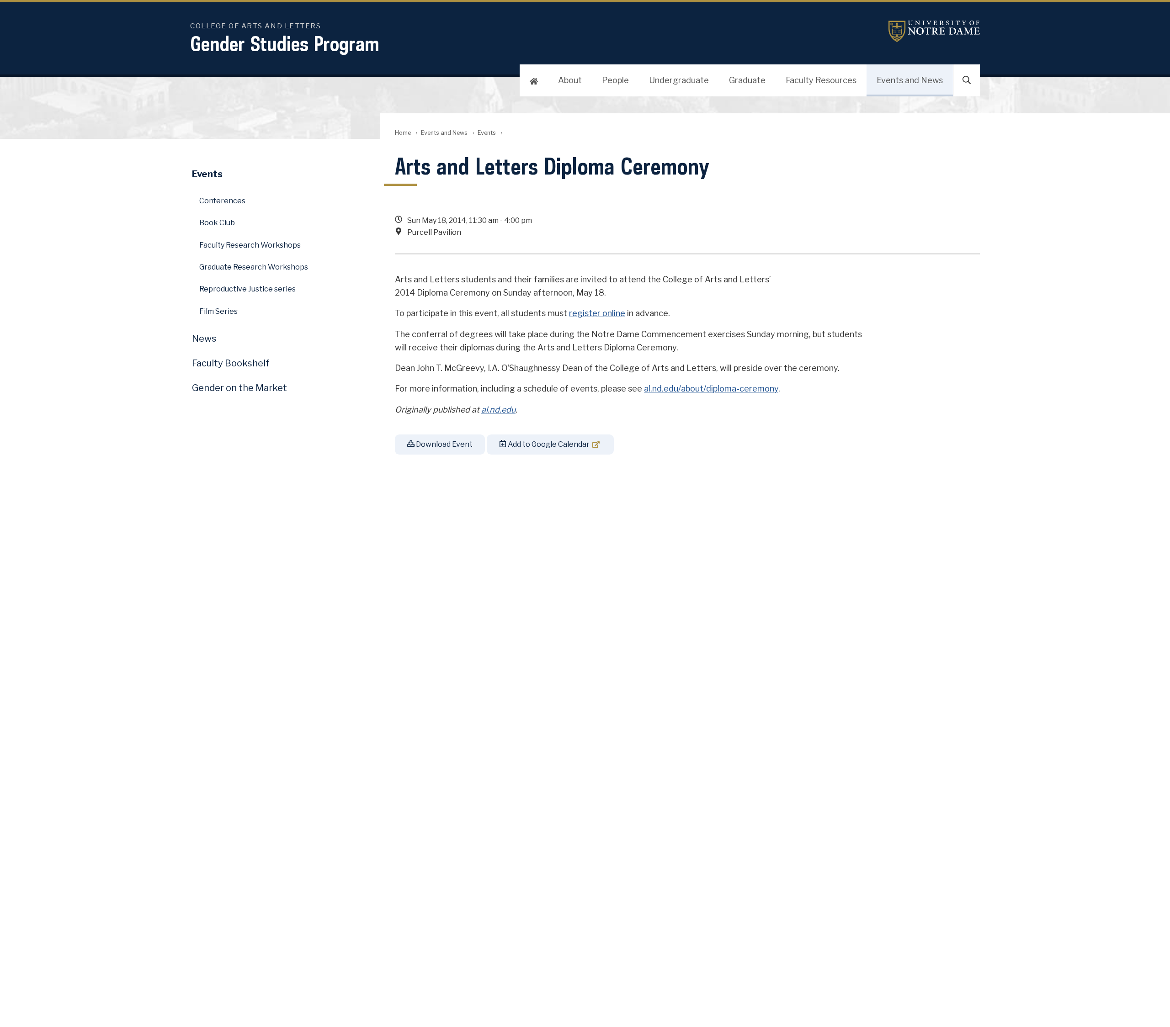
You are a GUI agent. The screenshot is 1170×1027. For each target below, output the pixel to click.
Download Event (444, 444)
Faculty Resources (821, 80)
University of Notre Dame (934, 31)
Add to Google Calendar (548, 444)
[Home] (534, 80)
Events (487, 132)
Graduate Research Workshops (253, 267)
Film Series (218, 311)
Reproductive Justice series (247, 289)
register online (597, 313)
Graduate (747, 80)
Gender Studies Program (284, 43)
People (615, 80)
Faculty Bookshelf (231, 363)
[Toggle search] (966, 80)
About (570, 80)
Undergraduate (679, 80)
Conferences (222, 200)
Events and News (910, 80)
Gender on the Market (239, 387)
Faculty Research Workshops (250, 245)
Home (403, 132)
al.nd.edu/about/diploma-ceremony (711, 388)
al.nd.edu (498, 409)
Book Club (217, 222)
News (204, 338)
